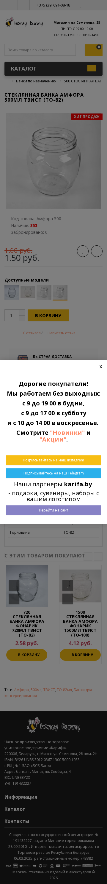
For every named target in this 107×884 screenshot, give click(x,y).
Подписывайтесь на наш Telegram (53, 473)
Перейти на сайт (53, 510)
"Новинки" (67, 433)
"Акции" (53, 439)
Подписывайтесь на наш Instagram (53, 460)
